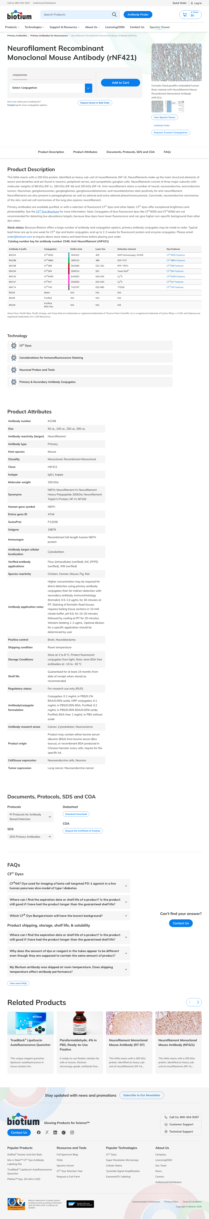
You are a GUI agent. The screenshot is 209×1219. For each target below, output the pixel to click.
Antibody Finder (138, 14)
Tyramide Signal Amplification (123, 1171)
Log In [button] (198, 3)
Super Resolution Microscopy (122, 1160)
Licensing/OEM (115, 27)
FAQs (167, 152)
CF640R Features (176, 276)
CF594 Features (175, 271)
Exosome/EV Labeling (118, 1176)
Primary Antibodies (17, 35)
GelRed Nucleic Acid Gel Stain (24, 1154)
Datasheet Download (76, 814)
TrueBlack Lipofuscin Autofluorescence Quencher (29, 1171)
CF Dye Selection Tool (69, 1171)
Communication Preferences (146, 1201)
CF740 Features (175, 287)
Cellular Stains (114, 1165)
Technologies (33, 27)
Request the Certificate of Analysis (82, 830)
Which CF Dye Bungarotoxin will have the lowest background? (56, 916)
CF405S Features (176, 255)
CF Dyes (111, 1154)
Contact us (12, 105)
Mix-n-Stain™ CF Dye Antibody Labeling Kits (25, 1161)
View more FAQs (18, 983)
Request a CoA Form (68, 1176)
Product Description (51, 152)
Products (11, 27)
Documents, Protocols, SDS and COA (130, 152)
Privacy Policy (171, 1201)
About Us (91, 27)
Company (160, 1154)
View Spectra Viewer (164, 117)
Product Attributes (85, 152)
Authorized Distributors (168, 1182)
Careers (159, 1176)
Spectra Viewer (160, 27)
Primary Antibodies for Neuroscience (49, 35)
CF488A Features (176, 260)
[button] (190, 14)
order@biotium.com (19, 236)
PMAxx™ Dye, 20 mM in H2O (23, 1179)
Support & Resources (63, 27)
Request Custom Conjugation (171, 132)
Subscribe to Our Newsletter (141, 1095)
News (158, 1171)
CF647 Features (175, 281)
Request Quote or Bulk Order (95, 102)
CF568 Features (175, 265)
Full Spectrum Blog (67, 1154)
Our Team (160, 1165)
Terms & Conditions (192, 1201)
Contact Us (137, 27)
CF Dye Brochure (47, 211)
